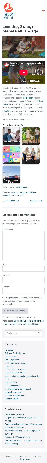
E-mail (5, 276)
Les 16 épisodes (12, 360)
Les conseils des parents (15, 373)
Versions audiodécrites (21, 187)
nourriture (6, 111)
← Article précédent (10, 201)
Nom (5, 264)
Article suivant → (37, 201)
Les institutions (11, 383)
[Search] (39, 333)
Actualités (9, 350)
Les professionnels (13, 386)
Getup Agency (25, 459)
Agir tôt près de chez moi (15, 353)
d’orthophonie (29, 98)
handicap (20, 192)
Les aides (9, 366)
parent (13, 195)
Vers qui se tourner (13, 392)
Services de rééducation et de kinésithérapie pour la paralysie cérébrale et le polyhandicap (23, 440)
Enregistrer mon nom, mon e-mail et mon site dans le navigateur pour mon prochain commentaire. (22, 301)
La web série (10, 356)
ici (28, 120)
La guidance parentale (14, 414)
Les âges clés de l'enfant (15, 363)
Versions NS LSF (12, 399)
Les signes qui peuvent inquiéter (19, 389)
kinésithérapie (30, 192)
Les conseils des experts (15, 369)
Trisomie (20, 195)
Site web (6, 287)
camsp (14, 192)
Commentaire (8, 229)
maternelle (6, 195)
